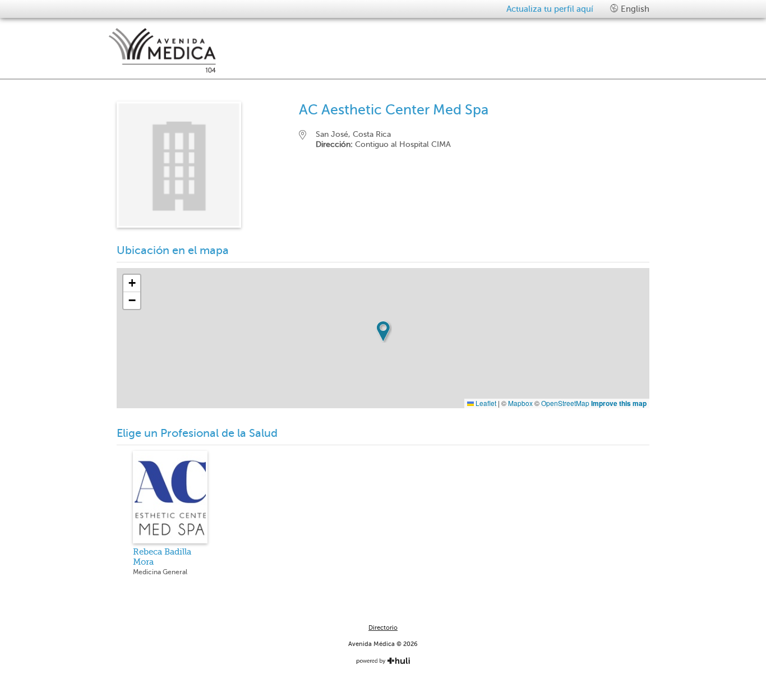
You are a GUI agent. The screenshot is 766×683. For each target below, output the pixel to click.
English (634, 8)
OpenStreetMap (565, 403)
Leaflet (485, 403)
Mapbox (520, 403)
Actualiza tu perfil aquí (549, 8)
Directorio (383, 627)
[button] (383, 331)
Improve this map (619, 403)
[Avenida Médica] (240, 50)
